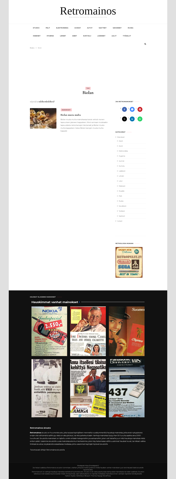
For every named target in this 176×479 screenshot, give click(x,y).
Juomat (77, 28)
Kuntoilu (87, 36)
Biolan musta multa (70, 114)
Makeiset (37, 36)
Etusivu (36, 28)
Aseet (74, 36)
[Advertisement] (88, 64)
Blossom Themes (90, 476)
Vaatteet (103, 28)
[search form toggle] (145, 44)
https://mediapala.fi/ (92, 466)
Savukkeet (117, 28)
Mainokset (66, 110)
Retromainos (88, 11)
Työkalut (127, 36)
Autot (89, 28)
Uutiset (119, 221)
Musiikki (121, 191)
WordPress (107, 476)
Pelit (48, 28)
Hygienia (50, 36)
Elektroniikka (62, 28)
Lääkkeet (101, 36)
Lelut (114, 36)
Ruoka (130, 28)
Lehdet (63, 36)
